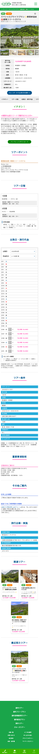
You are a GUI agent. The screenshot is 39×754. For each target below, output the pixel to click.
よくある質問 (27, 732)
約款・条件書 (11, 741)
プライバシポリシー (28, 738)
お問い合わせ (11, 735)
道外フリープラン (19, 712)
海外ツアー (19, 723)
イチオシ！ (5, 99)
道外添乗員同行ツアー (19, 715)
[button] (4, 52)
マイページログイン (28, 741)
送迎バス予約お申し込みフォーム (11, 507)
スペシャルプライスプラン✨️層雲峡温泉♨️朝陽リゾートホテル (21, 9)
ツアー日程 (15, 99)
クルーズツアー (19, 727)
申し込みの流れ (28, 735)
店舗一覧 (11, 732)
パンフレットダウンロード (19, 142)
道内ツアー (19, 708)
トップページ (3, 9)
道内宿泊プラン (19, 719)
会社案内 (11, 738)
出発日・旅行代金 (27, 99)
